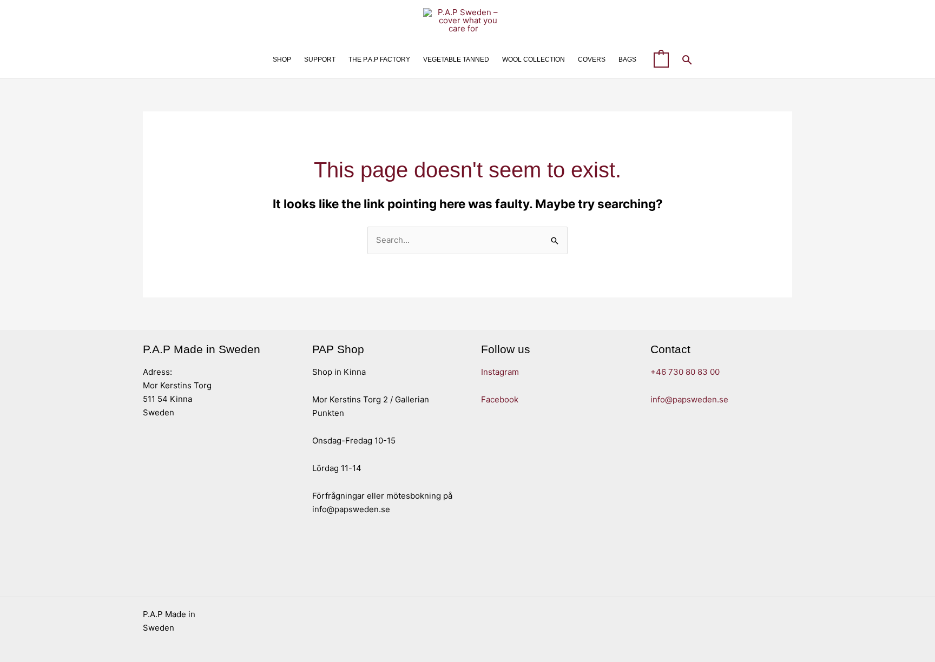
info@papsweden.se (689, 399)
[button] (687, 60)
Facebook (499, 399)
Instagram (500, 372)
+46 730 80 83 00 (685, 372)
